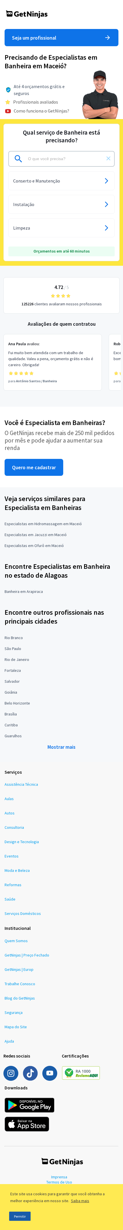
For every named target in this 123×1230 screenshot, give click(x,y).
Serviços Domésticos (23, 913)
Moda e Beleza (17, 870)
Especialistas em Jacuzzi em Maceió (36, 534)
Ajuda (9, 1041)
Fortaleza (13, 670)
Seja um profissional (34, 37)
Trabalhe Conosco (20, 983)
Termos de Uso (59, 1182)
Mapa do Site (16, 1026)
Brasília (11, 714)
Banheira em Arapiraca (24, 591)
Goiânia (11, 692)
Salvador (12, 681)
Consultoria (14, 827)
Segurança (14, 1012)
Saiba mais (80, 1200)
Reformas (13, 884)
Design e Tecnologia (22, 841)
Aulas (9, 798)
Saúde (10, 899)
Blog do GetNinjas (20, 998)
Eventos (12, 856)
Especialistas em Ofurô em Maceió (34, 545)
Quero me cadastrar (34, 467)
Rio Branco (14, 637)
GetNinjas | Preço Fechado (27, 955)
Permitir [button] (20, 1216)
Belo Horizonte (17, 703)
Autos (10, 813)
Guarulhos (13, 735)
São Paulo (13, 648)
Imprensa (59, 1176)
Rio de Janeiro (17, 659)
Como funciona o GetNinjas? (41, 111)
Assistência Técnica (21, 784)
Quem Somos (16, 940)
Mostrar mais (61, 747)
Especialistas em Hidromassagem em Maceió (43, 523)
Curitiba (11, 724)
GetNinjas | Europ (19, 969)
